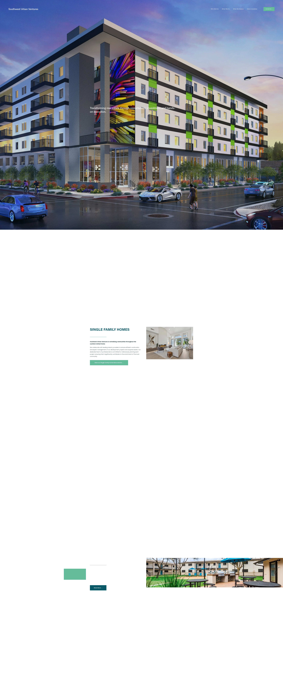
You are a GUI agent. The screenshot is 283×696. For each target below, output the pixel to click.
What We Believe (238, 9)
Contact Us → (269, 9)
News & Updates (252, 9)
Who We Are (215, 9)
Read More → (98, 588)
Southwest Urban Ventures (23, 9)
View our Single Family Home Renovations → (109, 363)
